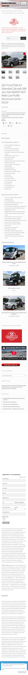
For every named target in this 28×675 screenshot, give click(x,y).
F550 (8, 117)
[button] (24, 54)
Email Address (5, 478)
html (4, 518)
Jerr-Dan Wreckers (14, 27)
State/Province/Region (19, 502)
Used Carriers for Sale (6, 45)
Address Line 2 (5, 497)
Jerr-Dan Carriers (5, 27)
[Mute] (22, 358)
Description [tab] (4, 133)
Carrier (5, 117)
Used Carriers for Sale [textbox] (13, 375)
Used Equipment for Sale (15, 30)
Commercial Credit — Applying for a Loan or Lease (13, 408)
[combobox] (14, 376)
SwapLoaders (21, 29)
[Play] (3, 358)
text (4, 519)
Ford (10, 117)
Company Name (5, 512)
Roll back (21, 117)
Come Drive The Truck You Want (9, 402)
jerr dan (13, 117)
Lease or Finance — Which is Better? (10, 404)
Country (16, 507)
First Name (4, 483)
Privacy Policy (5, 595)
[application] (14, 353)
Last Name (4, 488)
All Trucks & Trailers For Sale (13, 112)
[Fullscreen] (24, 358)
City (3, 502)
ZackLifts (7, 30)
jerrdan (17, 117)
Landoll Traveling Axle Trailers (11, 29)
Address (4, 493)
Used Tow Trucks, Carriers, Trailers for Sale (15, 43)
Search (23, 38)
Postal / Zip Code (6, 507)
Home (4, 43)
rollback (3, 119)
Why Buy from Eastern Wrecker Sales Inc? (11, 406)
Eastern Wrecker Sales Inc (9, 4)
